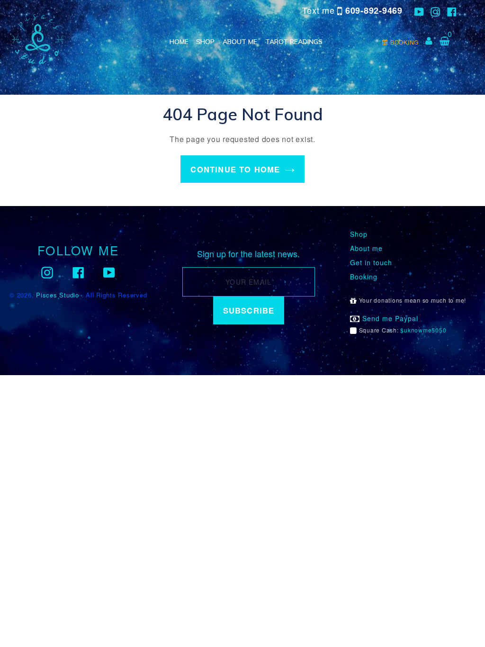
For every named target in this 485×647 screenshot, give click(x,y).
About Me (240, 41)
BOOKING (404, 42)
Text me (352, 10)
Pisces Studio (57, 294)
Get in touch (371, 262)
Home (179, 41)
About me (366, 248)
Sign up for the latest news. (248, 254)
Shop (205, 41)
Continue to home (235, 169)
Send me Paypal (389, 318)
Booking (363, 276)
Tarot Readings (294, 41)
